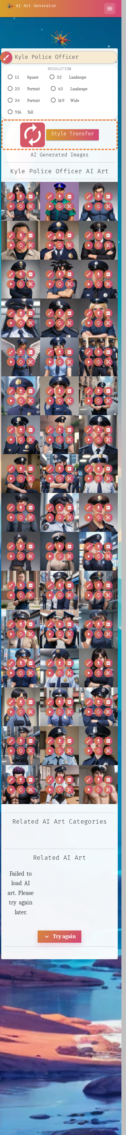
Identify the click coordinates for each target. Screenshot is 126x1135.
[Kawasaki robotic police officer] (59, 784)
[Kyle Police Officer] (20, 201)
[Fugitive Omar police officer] (20, 240)
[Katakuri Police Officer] (20, 784)
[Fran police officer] (98, 590)
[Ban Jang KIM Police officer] (20, 434)
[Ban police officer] (98, 434)
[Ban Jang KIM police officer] (59, 434)
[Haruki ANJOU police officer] (20, 667)
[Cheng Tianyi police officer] (59, 512)
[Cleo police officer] (20, 551)
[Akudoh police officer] (59, 318)
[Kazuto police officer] (98, 784)
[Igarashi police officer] (59, 706)
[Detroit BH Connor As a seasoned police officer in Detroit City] (20, 590)
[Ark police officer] (59, 356)
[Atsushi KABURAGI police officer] (20, 395)
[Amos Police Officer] (98, 318)
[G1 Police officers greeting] (59, 629)
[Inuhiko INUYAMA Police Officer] (98, 706)
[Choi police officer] (98, 512)
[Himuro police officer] (20, 706)
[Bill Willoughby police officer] (20, 473)
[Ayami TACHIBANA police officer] (59, 395)
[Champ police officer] (98, 473)
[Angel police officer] (20, 356)
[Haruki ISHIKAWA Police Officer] (59, 667)
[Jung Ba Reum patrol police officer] (98, 745)
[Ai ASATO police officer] (20, 318)
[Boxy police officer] (59, 473)
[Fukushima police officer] (20, 629)
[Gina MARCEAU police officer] (98, 629)
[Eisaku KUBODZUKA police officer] (59, 590)
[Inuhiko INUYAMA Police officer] (20, 745)
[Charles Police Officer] (20, 512)
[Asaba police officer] (98, 356)
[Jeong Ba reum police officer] (59, 745)
